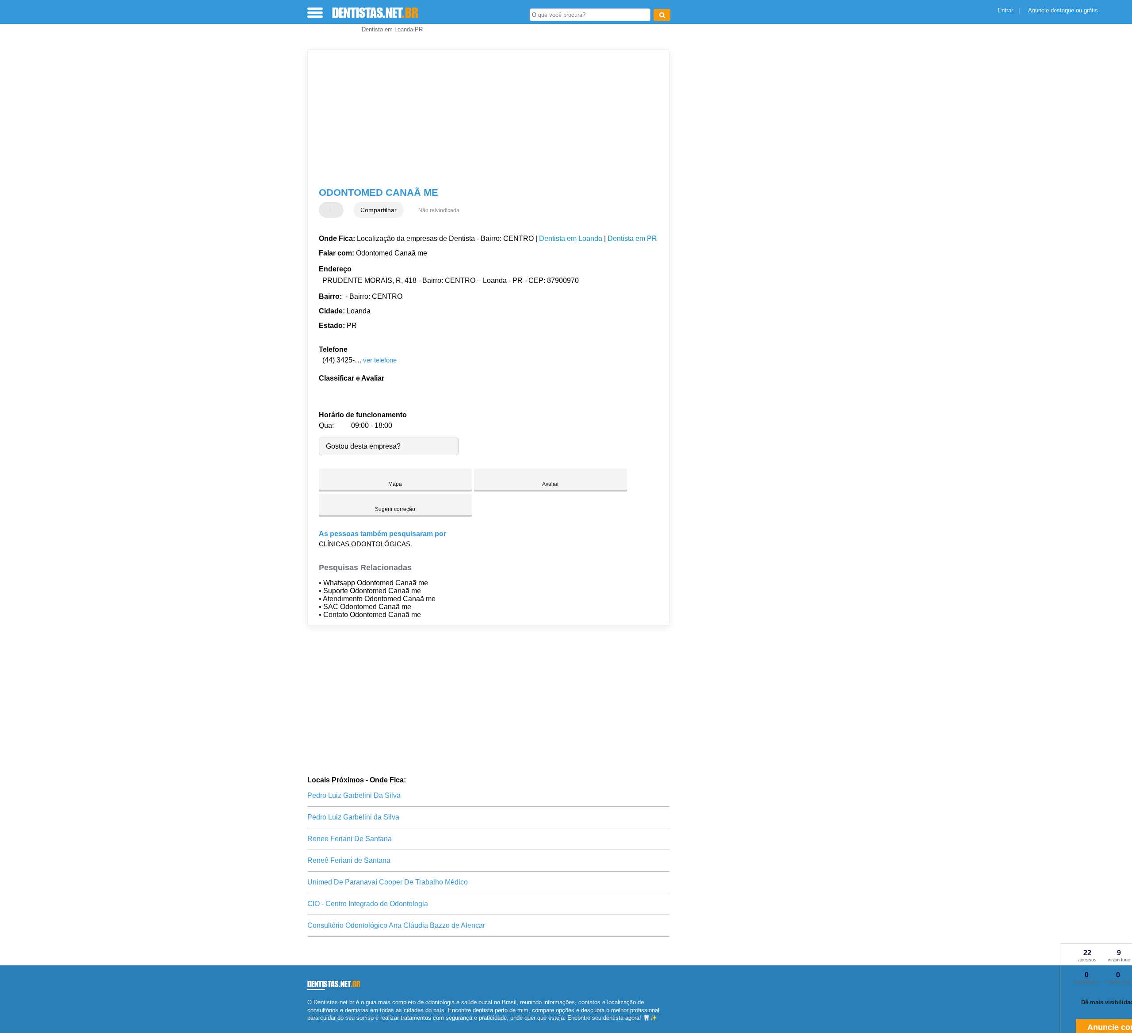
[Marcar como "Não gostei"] (338, 209)
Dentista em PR (632, 238)
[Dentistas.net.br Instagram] (317, 1025)
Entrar (1005, 10)
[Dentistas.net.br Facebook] (309, 1025)
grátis (1091, 10)
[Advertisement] (484, 118)
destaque (1062, 10)
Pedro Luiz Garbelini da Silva (353, 817)
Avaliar (550, 484)
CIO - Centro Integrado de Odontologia (367, 903)
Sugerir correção (395, 509)
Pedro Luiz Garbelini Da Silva (354, 795)
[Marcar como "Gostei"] (326, 209)
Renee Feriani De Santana (349, 838)
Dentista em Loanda (570, 238)
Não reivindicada (438, 210)
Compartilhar (378, 209)
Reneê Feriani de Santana (348, 860)
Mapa (395, 484)
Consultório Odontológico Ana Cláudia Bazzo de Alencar (396, 925)
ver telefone (380, 360)
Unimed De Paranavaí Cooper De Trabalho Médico (387, 882)
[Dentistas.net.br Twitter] (313, 1025)
